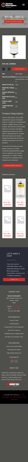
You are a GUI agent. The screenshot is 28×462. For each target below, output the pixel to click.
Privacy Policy (22, 397)
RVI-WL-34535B (7, 203)
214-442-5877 (16, 306)
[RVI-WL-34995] (21, 189)
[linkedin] (16, 361)
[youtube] (12, 361)
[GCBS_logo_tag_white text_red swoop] (14, 382)
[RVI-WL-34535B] (7, 189)
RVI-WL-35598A (7, 234)
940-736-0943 (15, 308)
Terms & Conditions (13, 397)
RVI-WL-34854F (21, 234)
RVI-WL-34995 (21, 203)
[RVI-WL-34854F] (21, 220)
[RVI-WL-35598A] (7, 220)
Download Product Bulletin (12, 165)
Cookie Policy (14, 399)
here (23, 379)
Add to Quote (19, 69)
